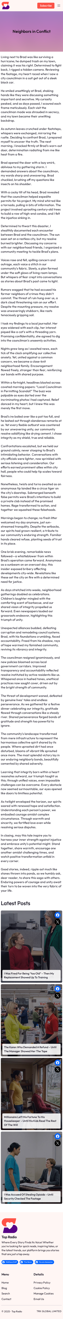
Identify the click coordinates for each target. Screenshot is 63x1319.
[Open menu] (58, 5)
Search (6, 1293)
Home (5, 1282)
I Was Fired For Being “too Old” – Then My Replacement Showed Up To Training (29, 975)
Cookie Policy (42, 1288)
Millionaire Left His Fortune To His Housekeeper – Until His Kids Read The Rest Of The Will (30, 1121)
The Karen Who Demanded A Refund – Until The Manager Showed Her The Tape (30, 1049)
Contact (6, 1299)
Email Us (39, 1299)
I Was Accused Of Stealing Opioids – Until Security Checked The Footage (28, 1196)
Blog (4, 1288)
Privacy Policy (42, 1282)
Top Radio (9, 1237)
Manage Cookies (44, 1293)
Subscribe (46, 5)
